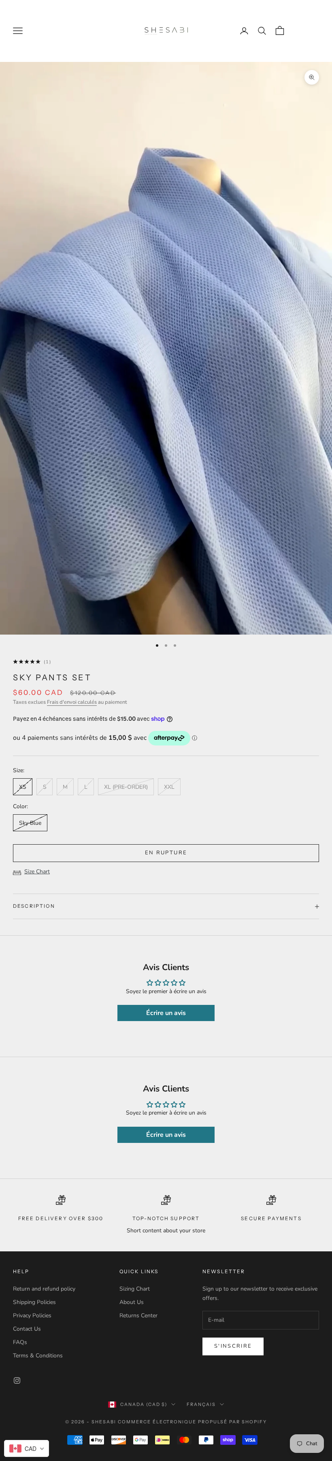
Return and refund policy (44, 1289)
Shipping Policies (34, 1302)
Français (201, 1404)
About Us (131, 1302)
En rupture (166, 852)
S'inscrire (233, 1346)
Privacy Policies (32, 1315)
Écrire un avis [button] (166, 1013)
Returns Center (138, 1315)
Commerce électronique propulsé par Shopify (192, 1422)
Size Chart (37, 871)
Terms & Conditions (38, 1355)
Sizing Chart (134, 1289)
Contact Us (27, 1329)
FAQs (20, 1342)
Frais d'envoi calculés (72, 702)
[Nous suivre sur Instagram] (17, 1380)
